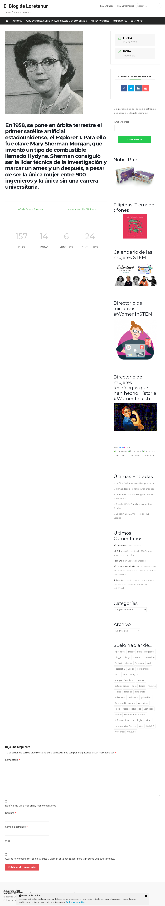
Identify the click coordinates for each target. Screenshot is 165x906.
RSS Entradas (106, 5)
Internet (141, 680)
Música (118, 692)
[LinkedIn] (138, 88)
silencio (118, 714)
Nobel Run (120, 697)
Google (131, 669)
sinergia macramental (135, 714)
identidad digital (130, 674)
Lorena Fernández (126, 566)
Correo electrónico (16, 826)
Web (141, 726)
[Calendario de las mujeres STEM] (135, 285)
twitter (148, 720)
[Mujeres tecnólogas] (135, 430)
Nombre (10, 812)
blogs (127, 657)
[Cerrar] (146, 896)
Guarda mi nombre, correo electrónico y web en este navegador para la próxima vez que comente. (60, 858)
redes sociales (129, 709)
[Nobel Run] (135, 187)
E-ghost (118, 663)
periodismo (133, 697)
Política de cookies (76, 902)
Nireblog (128, 692)
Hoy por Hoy (143, 669)
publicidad (143, 703)
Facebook (139, 663)
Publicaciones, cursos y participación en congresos (56, 20)
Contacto (137, 20)
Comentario (12, 759)
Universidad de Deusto (125, 726)
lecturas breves (122, 686)
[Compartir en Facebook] (124, 88)
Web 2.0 (150, 726)
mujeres (151, 686)
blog (139, 652)
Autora (17, 20)
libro (134, 686)
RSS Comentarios (125, 5)
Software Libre (122, 720)
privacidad (146, 697)
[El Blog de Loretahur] (7, 21)
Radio (117, 709)
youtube (131, 732)
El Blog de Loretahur (26, 6)
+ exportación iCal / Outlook (81, 209)
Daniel (120, 545)
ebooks (128, 663)
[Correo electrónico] (145, 88)
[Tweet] (131, 88)
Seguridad (148, 709)
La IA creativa (134, 545)
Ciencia (136, 657)
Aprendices (120, 652)
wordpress (120, 732)
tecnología (137, 720)
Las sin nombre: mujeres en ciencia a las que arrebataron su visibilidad (135, 570)
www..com (122, 447)
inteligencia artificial (124, 680)
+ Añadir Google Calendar (30, 209)
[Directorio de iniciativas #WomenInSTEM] (135, 359)
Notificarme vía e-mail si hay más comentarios (30, 805)
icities (117, 674)
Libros (142, 686)
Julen (119, 551)
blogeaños (149, 652)
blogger (118, 657)
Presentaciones (100, 20)
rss (139, 709)
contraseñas (149, 657)
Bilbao (131, 652)
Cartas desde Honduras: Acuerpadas (135, 489)
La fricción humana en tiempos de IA (135, 483)
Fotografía (120, 20)
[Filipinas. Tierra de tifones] (135, 237)
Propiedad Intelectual (125, 703)
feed (149, 663)
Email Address (121, 121)
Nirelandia (140, 692)
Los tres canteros (137, 560)
